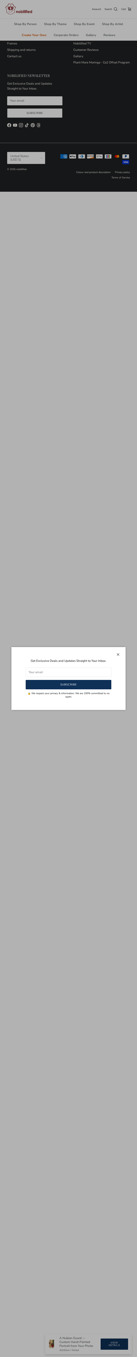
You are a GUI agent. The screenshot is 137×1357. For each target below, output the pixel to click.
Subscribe (68, 684)
